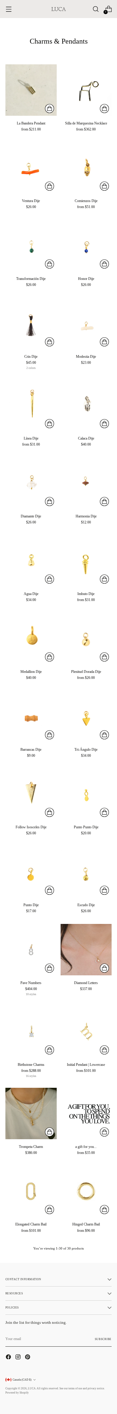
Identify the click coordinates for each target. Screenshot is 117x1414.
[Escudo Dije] (86, 871)
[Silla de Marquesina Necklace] (86, 90)
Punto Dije (31, 905)
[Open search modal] (95, 9)
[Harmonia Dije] (86, 483)
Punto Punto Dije (86, 827)
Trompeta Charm (31, 1147)
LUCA (32, 1388)
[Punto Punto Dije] (86, 794)
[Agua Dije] (31, 561)
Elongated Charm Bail (30, 1224)
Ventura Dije (31, 201)
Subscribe (103, 1339)
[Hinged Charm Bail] (86, 1191)
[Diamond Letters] (86, 949)
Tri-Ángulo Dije (86, 749)
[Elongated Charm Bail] (31, 1191)
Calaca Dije (86, 438)
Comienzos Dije (86, 201)
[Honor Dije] (86, 245)
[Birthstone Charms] (31, 1031)
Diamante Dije (31, 516)
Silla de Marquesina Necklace (86, 123)
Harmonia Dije (86, 516)
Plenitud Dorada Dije (86, 672)
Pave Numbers (30, 983)
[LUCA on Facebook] (9, 1357)
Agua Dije (31, 594)
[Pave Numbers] (31, 949)
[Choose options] (49, 108)
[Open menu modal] (8, 9)
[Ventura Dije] (31, 168)
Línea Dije (31, 438)
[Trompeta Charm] (31, 1113)
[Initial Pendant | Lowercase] (86, 1031)
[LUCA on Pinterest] (28, 1357)
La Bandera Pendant (31, 123)
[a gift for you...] (86, 1113)
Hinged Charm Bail (86, 1224)
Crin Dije (31, 356)
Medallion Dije (31, 672)
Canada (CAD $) (22, 1379)
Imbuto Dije (85, 594)
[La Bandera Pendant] (31, 90)
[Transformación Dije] (31, 245)
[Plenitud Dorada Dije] (86, 638)
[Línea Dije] (31, 405)
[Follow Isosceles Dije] (31, 794)
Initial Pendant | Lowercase (86, 1065)
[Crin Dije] (31, 323)
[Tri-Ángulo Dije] (86, 716)
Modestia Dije (86, 356)
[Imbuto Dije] (86, 561)
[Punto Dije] (31, 871)
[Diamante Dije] (31, 483)
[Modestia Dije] (86, 323)
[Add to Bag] (49, 186)
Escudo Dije (86, 905)
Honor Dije (86, 279)
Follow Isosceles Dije (31, 827)
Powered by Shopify (17, 1392)
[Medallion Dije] (31, 638)
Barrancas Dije (30, 749)
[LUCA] (58, 9)
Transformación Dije (31, 279)
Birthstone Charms (31, 1065)
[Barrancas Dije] (31, 716)
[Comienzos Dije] (86, 168)
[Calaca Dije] (86, 405)
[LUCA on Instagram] (18, 1357)
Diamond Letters (86, 983)
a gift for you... (86, 1147)
